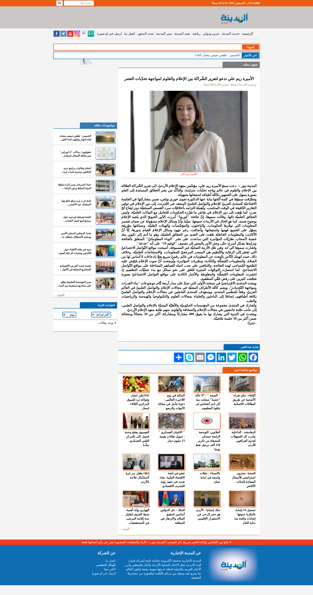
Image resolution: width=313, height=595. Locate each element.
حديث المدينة (231, 33)
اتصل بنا (129, 33)
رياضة (196, 33)
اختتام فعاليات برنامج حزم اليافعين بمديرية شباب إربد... (76, 170)
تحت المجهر (146, 33)
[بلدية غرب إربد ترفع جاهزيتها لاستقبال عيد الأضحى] (105, 202)
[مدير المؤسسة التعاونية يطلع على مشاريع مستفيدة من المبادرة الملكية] (105, 283)
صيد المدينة (182, 33)
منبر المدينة (164, 33)
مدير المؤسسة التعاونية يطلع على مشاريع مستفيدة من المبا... (74, 283)
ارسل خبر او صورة (109, 33)
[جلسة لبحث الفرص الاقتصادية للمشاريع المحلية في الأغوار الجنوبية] (105, 267)
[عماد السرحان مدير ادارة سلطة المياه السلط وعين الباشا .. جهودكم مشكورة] (105, 186)
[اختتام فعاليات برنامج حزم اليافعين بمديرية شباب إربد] (105, 169)
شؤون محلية (250, 64)
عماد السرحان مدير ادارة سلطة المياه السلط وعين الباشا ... (74, 186)
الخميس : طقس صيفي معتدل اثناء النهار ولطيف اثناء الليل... (75, 137)
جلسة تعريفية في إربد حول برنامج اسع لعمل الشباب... (77, 218)
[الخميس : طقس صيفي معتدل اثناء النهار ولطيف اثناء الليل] (105, 137)
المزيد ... (124, 528)
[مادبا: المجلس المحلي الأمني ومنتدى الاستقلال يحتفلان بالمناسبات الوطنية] (105, 234)
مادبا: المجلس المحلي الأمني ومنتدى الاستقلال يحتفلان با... (76, 235)
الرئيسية (247, 33)
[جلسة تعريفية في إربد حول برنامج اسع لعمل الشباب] (105, 218)
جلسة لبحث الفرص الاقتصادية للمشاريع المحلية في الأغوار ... (75, 267)
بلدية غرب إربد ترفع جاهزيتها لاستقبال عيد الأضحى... (76, 202)
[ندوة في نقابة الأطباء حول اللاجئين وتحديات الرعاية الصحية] (105, 251)
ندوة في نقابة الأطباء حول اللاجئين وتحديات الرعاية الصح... (74, 251)
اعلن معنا (110, 569)
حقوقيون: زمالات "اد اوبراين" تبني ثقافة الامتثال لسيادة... (75, 154)
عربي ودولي (211, 33)
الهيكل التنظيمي (106, 565)
